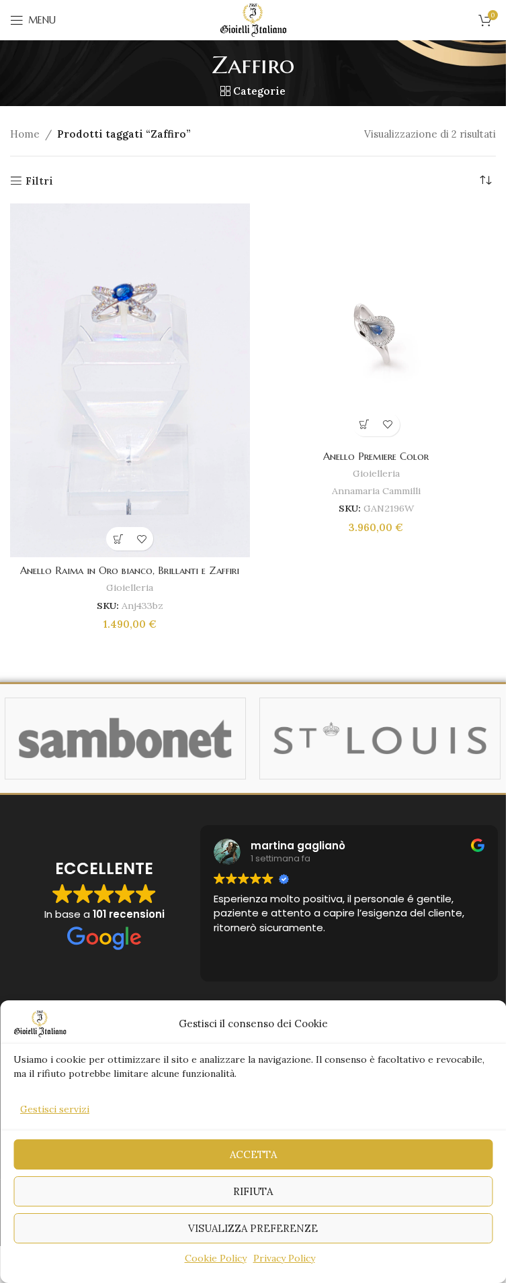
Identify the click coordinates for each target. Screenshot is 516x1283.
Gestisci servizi (54, 1109)
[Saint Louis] (380, 738)
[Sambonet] (125, 738)
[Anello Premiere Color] (377, 323)
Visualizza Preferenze (253, 1228)
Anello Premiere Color (376, 456)
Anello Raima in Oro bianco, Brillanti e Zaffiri (129, 570)
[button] (118, 539)
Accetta (253, 1154)
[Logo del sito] (253, 19)
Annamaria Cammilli (376, 491)
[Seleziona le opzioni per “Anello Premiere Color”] (364, 424)
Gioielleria (129, 587)
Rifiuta (253, 1191)
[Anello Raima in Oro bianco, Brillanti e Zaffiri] (130, 380)
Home (25, 134)
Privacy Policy (284, 1258)
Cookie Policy (216, 1258)
